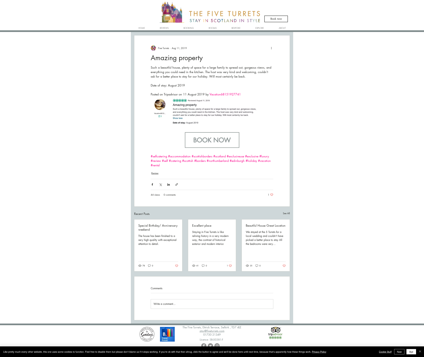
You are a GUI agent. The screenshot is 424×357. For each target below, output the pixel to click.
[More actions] (271, 48)
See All (286, 213)
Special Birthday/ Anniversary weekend (158, 227)
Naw (399, 351)
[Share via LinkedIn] (168, 184)
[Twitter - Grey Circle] (210, 345)
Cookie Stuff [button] (385, 351)
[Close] (420, 351)
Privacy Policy (319, 351)
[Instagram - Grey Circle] (217, 345)
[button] (212, 26)
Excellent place (201, 225)
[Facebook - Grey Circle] (203, 345)
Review (155, 173)
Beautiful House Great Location (266, 225)
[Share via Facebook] (152, 184)
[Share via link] (176, 184)
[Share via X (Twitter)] (160, 184)
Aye (411, 351)
